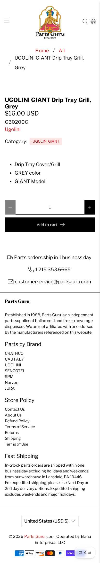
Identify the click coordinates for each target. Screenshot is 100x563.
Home (42, 50)
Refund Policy (17, 421)
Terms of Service (20, 426)
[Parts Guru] (50, 21)
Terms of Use (16, 444)
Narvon (11, 382)
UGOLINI (13, 365)
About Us (13, 415)
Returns (12, 432)
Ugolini (13, 129)
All (62, 50)
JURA (10, 388)
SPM (9, 376)
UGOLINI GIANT (46, 141)
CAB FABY (14, 359)
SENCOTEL (15, 371)
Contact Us (15, 409)
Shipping (13, 438)
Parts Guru (34, 536)
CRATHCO (14, 353)
